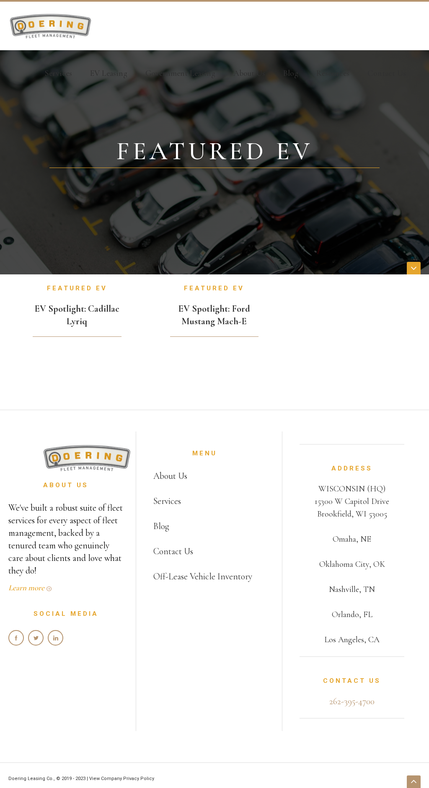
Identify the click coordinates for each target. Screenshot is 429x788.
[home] (50, 26)
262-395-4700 (352, 701)
